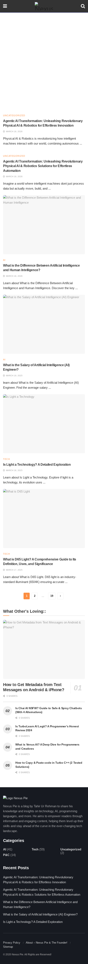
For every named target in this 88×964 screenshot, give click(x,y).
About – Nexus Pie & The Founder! (46, 942)
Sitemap (8, 946)
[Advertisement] (44, 59)
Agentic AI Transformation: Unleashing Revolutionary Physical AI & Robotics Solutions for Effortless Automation (43, 166)
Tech (6, 459)
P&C (6, 855)
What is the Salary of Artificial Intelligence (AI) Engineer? (40, 914)
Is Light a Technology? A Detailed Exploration (37, 464)
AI (4, 260)
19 (51, 595)
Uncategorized (14, 115)
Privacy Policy (11, 942)
